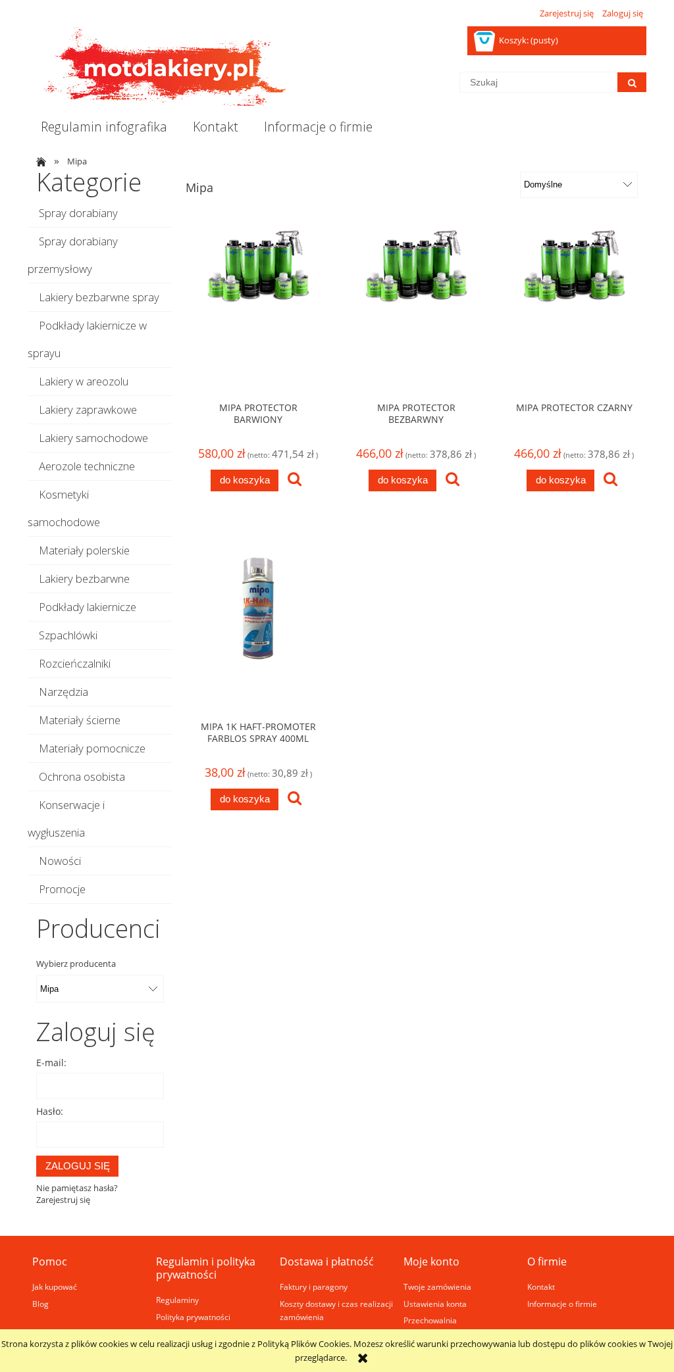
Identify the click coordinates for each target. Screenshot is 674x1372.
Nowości (60, 860)
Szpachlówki (68, 635)
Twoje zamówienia (437, 1286)
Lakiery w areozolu (83, 381)
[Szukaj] (631, 82)
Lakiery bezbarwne (84, 578)
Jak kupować (54, 1286)
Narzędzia (63, 691)
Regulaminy (177, 1299)
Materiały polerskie (84, 550)
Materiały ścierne (79, 719)
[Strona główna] (159, 66)
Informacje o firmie (562, 1303)
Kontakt (541, 1286)
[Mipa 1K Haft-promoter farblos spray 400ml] (258, 629)
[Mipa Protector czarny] (574, 310)
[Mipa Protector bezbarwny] (416, 310)
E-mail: (51, 1062)
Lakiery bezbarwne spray (99, 297)
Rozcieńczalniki (75, 663)
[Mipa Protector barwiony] (258, 310)
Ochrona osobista (82, 776)
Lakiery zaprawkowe (88, 409)
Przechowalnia (430, 1320)
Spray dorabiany (78, 212)
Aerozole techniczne (87, 466)
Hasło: (49, 1111)
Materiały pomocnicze (92, 748)
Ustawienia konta (435, 1303)
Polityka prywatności (193, 1316)
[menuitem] (104, 126)
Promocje (62, 888)
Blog (40, 1303)
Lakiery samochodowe (93, 437)
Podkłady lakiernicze (87, 606)
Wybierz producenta (76, 963)
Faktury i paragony (314, 1286)
